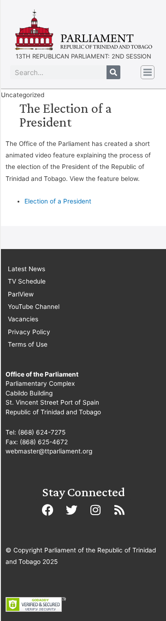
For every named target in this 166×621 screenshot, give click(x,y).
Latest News (26, 269)
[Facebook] (47, 510)
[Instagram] (95, 510)
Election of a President (57, 201)
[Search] (113, 72)
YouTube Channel (33, 306)
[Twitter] (71, 510)
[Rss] (119, 510)
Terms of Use (27, 344)
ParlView (21, 294)
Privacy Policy (29, 332)
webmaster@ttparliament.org (49, 451)
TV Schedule (27, 281)
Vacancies (23, 319)
